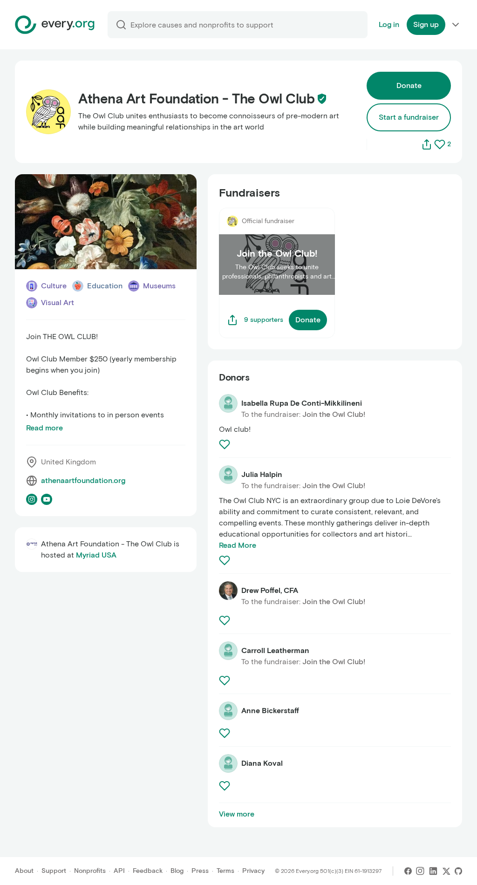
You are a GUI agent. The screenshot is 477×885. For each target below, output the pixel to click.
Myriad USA (96, 555)
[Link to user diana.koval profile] (228, 763)
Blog (177, 871)
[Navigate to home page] (55, 24)
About (24, 871)
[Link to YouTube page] (46, 499)
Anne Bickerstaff (270, 710)
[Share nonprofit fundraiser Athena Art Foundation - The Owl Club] (232, 320)
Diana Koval (262, 763)
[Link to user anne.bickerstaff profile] (228, 710)
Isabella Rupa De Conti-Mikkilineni (301, 403)
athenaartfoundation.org (83, 480)
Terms (225, 871)
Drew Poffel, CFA (269, 590)
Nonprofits (90, 871)
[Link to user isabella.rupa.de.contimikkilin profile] (228, 403)
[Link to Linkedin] (433, 871)
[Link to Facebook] (408, 871)
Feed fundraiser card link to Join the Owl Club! (274, 219)
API (119, 871)
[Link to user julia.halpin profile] (228, 474)
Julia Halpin (261, 474)
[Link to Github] (458, 871)
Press (200, 871)
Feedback (148, 871)
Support (53, 871)
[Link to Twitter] (446, 871)
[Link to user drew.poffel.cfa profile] (228, 590)
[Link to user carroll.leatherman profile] (228, 650)
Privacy (253, 871)
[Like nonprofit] (439, 144)
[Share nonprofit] (426, 144)
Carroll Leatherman (275, 650)
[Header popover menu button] (455, 24)
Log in (389, 24)
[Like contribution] (225, 444)
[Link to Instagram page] (31, 499)
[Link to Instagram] (420, 871)
